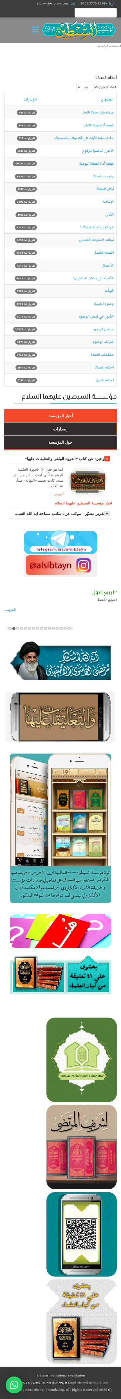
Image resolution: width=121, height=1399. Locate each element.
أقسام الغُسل (103, 252)
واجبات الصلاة (103, 176)
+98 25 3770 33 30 (94, 3)
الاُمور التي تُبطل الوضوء (96, 316)
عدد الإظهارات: (105, 87)
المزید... (10, 610)
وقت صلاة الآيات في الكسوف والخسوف (84, 138)
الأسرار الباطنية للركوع (98, 150)
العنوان (107, 99)
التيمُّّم (109, 291)
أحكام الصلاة (104, 367)
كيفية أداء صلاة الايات (98, 125)
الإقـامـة (108, 201)
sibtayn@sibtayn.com (53, 3)
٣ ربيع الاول (104, 592)
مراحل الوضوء (103, 329)
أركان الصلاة (105, 189)
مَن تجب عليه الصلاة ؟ (97, 227)
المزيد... (56, 494)
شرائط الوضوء (103, 342)
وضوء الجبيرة (104, 304)
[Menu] (37, 30)
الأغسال (108, 265)
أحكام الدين (105, 380)
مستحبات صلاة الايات (98, 112)
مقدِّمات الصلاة (102, 354)
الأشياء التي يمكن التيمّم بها (93, 278)
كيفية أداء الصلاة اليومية (96, 163)
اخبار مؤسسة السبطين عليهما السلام (83, 503)
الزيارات (30, 99)
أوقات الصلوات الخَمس (96, 240)
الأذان (109, 214)
